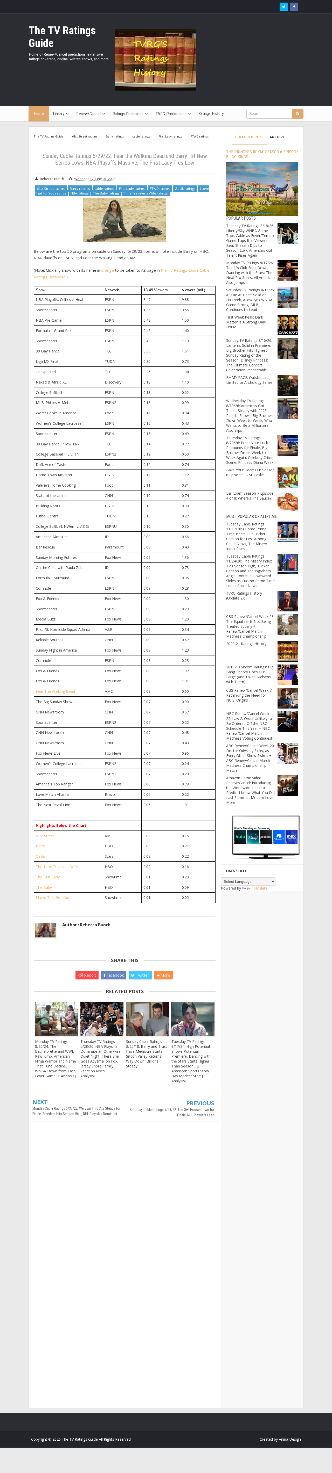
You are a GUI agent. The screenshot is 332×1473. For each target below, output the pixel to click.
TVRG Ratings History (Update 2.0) (244, 596)
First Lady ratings (132, 188)
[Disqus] (125, 1200)
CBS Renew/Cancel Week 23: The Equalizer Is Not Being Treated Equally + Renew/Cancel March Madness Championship (250, 626)
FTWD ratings (160, 188)
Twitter (142, 975)
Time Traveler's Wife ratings (146, 193)
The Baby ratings (106, 193)
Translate (259, 888)
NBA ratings (80, 193)
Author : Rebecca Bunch (86, 925)
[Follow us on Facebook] (294, 7)
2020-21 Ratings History (246, 643)
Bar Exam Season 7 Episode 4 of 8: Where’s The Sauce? (249, 496)
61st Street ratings (51, 188)
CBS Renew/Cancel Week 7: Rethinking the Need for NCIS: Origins (249, 695)
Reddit (89, 975)
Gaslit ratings (185, 188)
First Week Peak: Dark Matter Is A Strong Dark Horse (246, 322)
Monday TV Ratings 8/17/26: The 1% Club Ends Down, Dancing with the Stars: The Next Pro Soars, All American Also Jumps (250, 272)
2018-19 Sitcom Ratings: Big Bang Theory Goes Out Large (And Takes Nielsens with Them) (249, 674)
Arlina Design (290, 1439)
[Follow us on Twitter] (284, 7)
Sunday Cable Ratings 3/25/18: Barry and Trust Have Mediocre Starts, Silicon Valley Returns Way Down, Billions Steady (146, 1053)
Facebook (115, 975)
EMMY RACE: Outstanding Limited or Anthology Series (249, 380)
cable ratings (104, 188)
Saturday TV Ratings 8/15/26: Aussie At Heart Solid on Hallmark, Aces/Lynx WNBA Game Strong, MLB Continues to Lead (250, 299)
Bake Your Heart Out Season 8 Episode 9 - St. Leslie (250, 472)
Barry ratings (80, 188)
